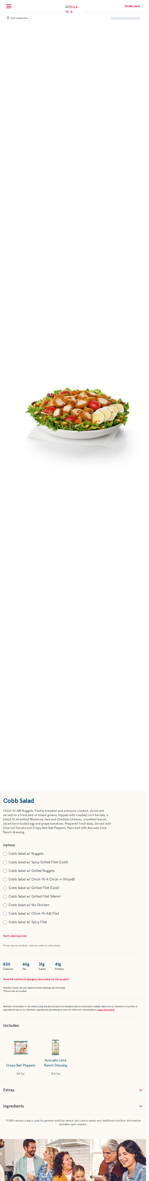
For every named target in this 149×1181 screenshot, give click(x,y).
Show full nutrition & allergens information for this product (36, 979)
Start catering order (15, 936)
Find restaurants (19, 18)
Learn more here (105, 1010)
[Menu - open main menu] (9, 6)
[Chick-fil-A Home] (73, 12)
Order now (132, 6)
